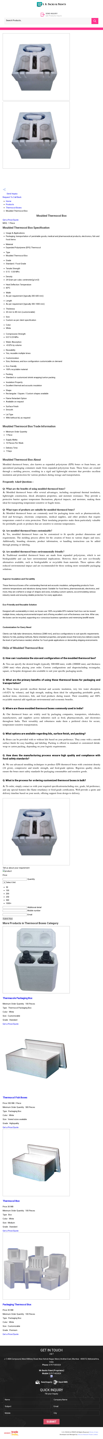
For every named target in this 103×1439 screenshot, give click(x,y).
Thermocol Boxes (14, 207)
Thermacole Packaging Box (17, 998)
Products (10, 204)
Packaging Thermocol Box (17, 1304)
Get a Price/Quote (11, 220)
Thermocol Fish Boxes (15, 1097)
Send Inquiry (11, 193)
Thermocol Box (11, 1201)
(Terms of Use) (93, 1432)
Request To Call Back (12, 197)
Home (8, 201)
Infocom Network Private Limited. (88, 1434)
